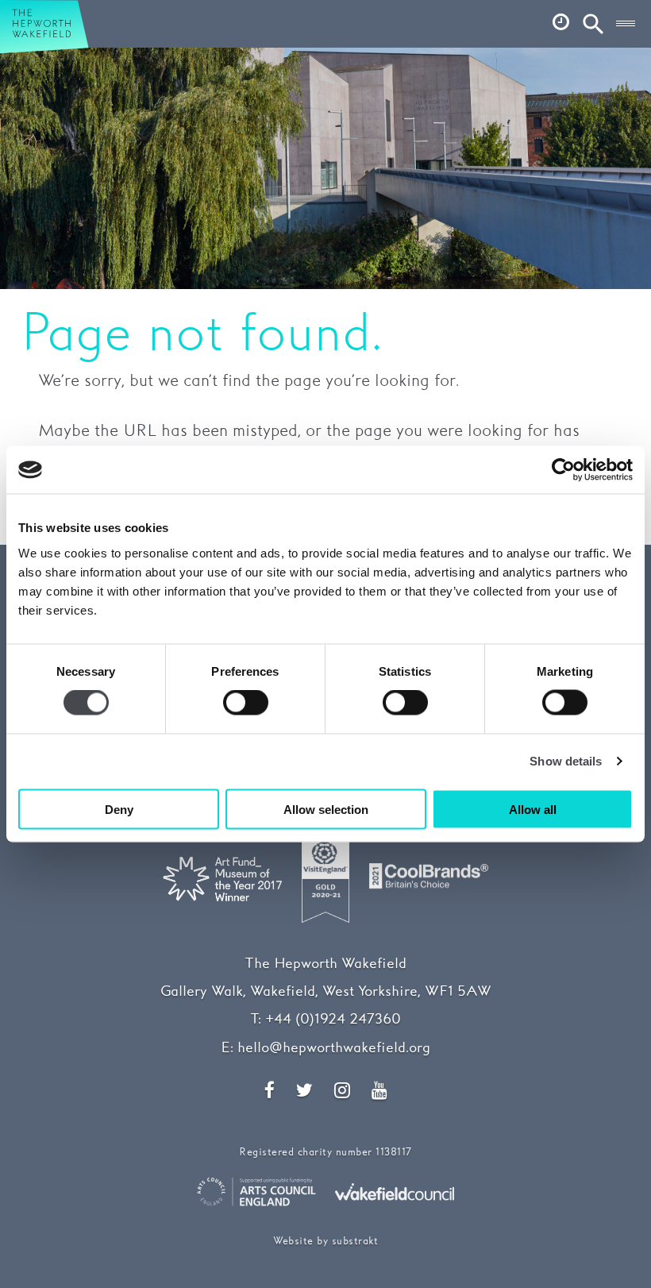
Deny (119, 809)
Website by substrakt (325, 1241)
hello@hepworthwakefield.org (333, 1048)
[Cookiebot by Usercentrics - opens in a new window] (563, 470)
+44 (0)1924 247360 (333, 1019)
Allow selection (325, 809)
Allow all (533, 809)
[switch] (245, 702)
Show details (566, 761)
